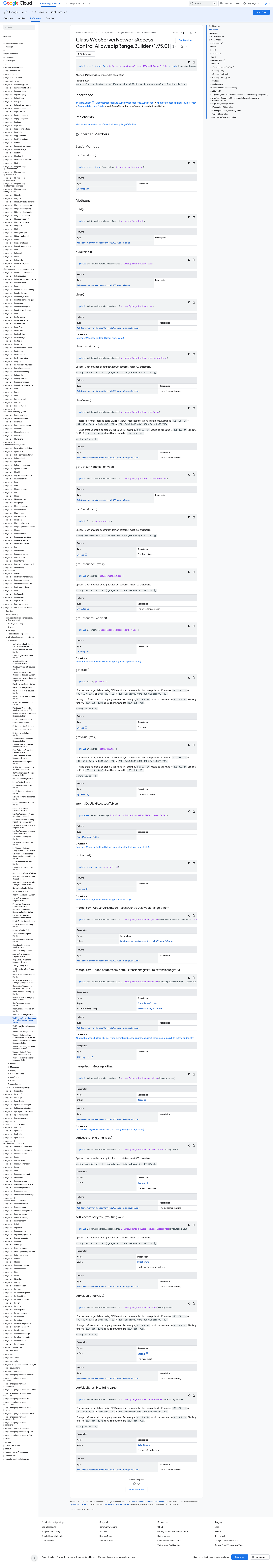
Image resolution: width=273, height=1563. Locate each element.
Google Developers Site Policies (116, 1504)
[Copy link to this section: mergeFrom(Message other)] (116, 1066)
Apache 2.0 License (78, 1504)
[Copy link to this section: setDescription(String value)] (115, 1138)
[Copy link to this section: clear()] (87, 294)
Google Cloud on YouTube (226, 1540)
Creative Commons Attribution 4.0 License (147, 1501)
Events (218, 1531)
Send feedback (186, 40)
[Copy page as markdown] (181, 46)
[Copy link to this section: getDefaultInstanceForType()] (117, 467)
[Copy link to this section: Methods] (93, 201)
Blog (217, 1527)
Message (142, 1100)
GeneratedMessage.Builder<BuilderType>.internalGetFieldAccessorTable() (113, 847)
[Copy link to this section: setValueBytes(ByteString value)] (120, 1388)
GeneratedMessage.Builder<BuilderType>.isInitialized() (103, 899)
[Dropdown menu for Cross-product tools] (90, 3)
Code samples (163, 1536)
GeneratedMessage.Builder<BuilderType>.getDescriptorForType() (108, 661)
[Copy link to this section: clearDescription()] (102, 346)
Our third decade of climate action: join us (116, 1557)
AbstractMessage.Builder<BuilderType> (176, 102)
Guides (21, 18)
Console (228, 3)
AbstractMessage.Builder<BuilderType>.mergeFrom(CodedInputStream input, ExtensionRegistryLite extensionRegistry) (135, 1038)
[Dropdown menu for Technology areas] (60, 3)
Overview (8, 18)
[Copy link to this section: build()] (86, 209)
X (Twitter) (220, 1536)
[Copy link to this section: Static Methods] (103, 147)
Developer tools (107, 32)
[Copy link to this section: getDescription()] (100, 509)
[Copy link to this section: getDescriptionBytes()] (107, 564)
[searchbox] (19, 27)
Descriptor (83, 188)
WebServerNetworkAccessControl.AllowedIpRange (103, 242)
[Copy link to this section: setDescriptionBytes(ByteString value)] (128, 1217)
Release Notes (106, 1536)
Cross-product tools (76, 3)
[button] (18, 607)
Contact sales (48, 1540)
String (80, 555)
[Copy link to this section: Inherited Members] (112, 134)
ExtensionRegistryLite (150, 1008)
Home (78, 32)
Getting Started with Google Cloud (172, 1531)
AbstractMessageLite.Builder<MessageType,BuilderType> (125, 102)
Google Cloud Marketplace (53, 1536)
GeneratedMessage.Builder (91, 106)
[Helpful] (191, 32)
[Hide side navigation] (34, 1558)
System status (106, 1540)
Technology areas (48, 3)
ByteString (83, 609)
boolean (81, 889)
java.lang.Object (83, 102)
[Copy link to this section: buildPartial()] (95, 252)
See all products (49, 1527)
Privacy (60, 1557)
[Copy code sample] (194, 62)
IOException (83, 1057)
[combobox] (203, 3)
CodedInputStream (147, 1003)
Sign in (266, 3)
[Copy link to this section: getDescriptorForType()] (110, 618)
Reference (35, 18)
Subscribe (240, 1557)
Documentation (90, 32)
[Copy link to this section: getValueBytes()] (99, 737)
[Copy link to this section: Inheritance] (96, 95)
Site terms (70, 1557)
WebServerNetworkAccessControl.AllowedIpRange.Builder (108, 328)
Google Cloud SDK (21, 12)
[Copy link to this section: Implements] (97, 117)
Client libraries (57, 12)
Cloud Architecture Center (169, 1540)
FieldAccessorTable (88, 837)
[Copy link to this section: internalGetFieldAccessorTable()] (121, 804)
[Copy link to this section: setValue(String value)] (107, 1296)
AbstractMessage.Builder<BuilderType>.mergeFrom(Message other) (110, 1129)
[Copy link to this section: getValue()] (92, 670)
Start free (261, 12)
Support (103, 1531)
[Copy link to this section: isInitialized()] (94, 855)
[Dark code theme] (189, 62)
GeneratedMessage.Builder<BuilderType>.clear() (100, 338)
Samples (50, 18)
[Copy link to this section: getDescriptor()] (99, 155)
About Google (48, 1557)
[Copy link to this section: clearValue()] (94, 400)
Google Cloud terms (87, 1557)
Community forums (108, 1527)
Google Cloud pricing (51, 1531)
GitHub (160, 1527)
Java (41, 12)
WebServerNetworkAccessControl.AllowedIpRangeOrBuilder (106, 124)
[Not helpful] (195, 32)
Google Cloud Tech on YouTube (229, 1545)
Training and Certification (168, 1545)
